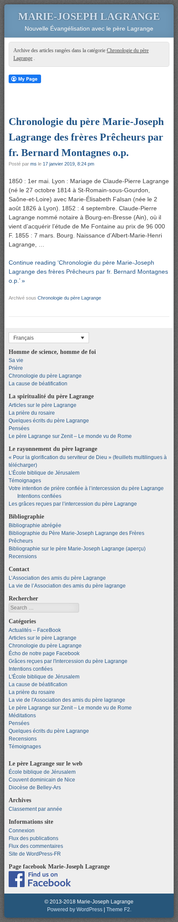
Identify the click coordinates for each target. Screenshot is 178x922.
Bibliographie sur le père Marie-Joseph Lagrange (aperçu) (77, 549)
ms (33, 163)
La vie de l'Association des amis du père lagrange (67, 700)
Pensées (19, 428)
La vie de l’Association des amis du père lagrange (67, 586)
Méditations (22, 716)
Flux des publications (33, 838)
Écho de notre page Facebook (44, 653)
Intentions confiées (39, 496)
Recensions (23, 556)
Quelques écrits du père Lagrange (49, 421)
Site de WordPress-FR (35, 854)
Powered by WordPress (74, 909)
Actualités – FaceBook (35, 630)
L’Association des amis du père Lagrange (57, 578)
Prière (16, 368)
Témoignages (25, 481)
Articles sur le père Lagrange (42, 405)
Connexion (22, 831)
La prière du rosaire (32, 413)
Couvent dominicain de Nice (42, 780)
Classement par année (35, 809)
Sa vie (16, 360)
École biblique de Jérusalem (42, 772)
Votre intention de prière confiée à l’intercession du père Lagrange (86, 488)
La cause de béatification (38, 384)
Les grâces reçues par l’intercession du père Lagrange (73, 504)
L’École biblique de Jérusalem (44, 473)
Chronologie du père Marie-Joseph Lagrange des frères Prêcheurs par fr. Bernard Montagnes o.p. (86, 137)
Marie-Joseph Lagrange (89, 16)
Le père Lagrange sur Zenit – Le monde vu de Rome (70, 436)
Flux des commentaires (36, 846)
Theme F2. (118, 909)
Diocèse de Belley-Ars (35, 787)
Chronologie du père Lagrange (69, 297)
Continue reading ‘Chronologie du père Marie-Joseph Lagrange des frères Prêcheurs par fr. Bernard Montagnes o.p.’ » (88, 271)
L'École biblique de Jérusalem (44, 677)
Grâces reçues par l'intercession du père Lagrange (68, 661)
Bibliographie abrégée (35, 525)
